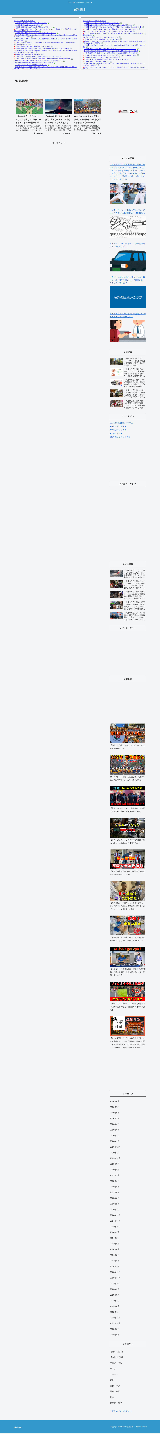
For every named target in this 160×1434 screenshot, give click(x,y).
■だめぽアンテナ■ (118, 420)
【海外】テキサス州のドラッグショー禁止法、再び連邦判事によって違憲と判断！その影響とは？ (127, 234)
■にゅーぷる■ (116, 424)
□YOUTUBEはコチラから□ (121, 413)
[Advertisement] (58, 89)
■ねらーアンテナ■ (118, 417)
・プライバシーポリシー (120, 1402)
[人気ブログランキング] (123, 111)
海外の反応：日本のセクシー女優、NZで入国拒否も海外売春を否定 (128, 270)
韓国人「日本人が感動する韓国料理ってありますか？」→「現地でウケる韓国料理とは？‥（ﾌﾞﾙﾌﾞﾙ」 (127, 304)
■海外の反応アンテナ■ (120, 428)
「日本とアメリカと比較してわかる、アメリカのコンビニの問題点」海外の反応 (127, 166)
